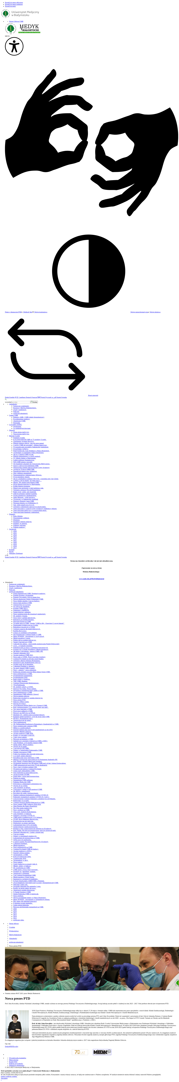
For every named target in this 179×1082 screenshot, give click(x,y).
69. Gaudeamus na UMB (22, 868)
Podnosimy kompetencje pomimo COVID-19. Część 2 (31, 797)
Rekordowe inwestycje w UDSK (24, 627)
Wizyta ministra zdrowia (21, 696)
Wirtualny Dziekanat (16, 553)
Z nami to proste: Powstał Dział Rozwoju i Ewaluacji (30, 842)
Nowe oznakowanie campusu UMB (25, 726)
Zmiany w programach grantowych (25, 836)
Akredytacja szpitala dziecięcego (24, 890)
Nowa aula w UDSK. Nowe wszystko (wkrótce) (29, 657)
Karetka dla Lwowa (20, 631)
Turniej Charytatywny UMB (22, 642)
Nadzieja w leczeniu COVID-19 (24, 815)
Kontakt (11, 550)
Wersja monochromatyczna (139, 312)
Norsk (43, 397)
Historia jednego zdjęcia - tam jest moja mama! (28, 443)
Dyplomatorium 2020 (20, 677)
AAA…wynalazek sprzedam (23, 646)
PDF (11, 1046)
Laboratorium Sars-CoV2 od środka (25, 825)
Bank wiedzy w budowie (22, 679)
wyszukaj (8, 402)
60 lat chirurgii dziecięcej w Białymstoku (26, 484)
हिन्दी (39, 397)
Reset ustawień (93, 395)
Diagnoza (16, 520)
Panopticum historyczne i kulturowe (25, 471)
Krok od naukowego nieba (22, 856)
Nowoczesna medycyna (21, 434)
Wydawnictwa (14, 931)
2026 (15, 531)
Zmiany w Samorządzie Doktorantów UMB (28, 750)
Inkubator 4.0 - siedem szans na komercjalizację (29, 715)
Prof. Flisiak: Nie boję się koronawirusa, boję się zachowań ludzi (34, 830)
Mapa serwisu (13, 1060)
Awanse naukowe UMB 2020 (23, 733)
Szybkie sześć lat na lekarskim (23, 664)
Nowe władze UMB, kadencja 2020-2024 (27, 804)
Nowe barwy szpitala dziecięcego (24, 618)
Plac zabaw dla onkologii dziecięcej (25, 901)
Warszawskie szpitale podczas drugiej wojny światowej (31, 467)
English (12, 397)
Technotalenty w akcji (20, 860)
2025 (15, 533)
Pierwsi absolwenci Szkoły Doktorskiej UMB (28, 599)
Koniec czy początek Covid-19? (24, 735)
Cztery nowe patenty (20, 737)
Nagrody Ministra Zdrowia (22, 731)
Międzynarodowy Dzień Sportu (24, 877)
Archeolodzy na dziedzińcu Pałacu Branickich (28, 453)
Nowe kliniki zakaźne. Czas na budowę (26, 601)
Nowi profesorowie (19, 722)
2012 (15, 918)
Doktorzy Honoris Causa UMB (23, 501)
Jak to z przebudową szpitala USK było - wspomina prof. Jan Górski (36, 479)
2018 (15, 546)
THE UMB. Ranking (20, 681)
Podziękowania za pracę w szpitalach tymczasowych (30, 647)
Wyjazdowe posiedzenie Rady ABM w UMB (28, 690)
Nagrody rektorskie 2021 (21, 653)
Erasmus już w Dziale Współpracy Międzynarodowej (31, 649)
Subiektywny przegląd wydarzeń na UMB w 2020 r (30, 741)
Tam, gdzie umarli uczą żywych (23, 505)
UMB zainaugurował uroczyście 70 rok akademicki (30, 765)
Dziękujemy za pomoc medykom (24, 823)
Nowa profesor (18, 896)
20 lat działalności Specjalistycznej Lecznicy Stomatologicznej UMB (36, 883)
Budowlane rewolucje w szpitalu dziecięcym (28, 698)
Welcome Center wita (20, 884)
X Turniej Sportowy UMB (22, 892)
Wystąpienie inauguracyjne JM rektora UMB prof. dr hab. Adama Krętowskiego (39, 763)
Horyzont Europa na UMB (22, 621)
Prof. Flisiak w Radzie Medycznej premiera (27, 761)
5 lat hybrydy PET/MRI (21, 748)
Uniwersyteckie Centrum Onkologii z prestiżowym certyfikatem (34, 799)
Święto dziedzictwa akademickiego (25, 495)
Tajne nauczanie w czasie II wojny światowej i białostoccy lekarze (35, 508)
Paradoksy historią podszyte (22, 522)
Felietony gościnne (19, 525)
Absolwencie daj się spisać (22, 720)
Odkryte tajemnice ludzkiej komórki (25, 494)
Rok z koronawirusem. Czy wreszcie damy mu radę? (31, 707)
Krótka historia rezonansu (21, 486)
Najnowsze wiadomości (21, 406)
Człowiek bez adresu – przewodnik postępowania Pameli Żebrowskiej (36, 644)
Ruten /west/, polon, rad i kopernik (24, 492)
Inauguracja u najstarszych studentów (26, 879)
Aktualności (13, 404)
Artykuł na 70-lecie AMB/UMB (24, 469)
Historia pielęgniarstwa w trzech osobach (27, 456)
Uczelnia (12, 927)
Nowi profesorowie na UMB (23, 847)
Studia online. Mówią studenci (23, 745)
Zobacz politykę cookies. (9, 1076)
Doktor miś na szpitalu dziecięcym (25, 640)
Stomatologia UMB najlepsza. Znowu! (26, 694)
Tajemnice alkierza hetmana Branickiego (27, 661)
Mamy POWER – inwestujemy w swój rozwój (28, 636)
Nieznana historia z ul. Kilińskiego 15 (25, 503)
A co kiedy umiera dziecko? (22, 756)
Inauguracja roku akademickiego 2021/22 (27, 662)
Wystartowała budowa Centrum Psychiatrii (27, 769)
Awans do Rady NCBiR (21, 774)
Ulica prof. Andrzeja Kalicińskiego (24, 812)
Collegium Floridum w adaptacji (24, 666)
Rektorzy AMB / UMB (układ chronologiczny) (29, 417)
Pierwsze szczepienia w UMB (23, 739)
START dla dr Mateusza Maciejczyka (26, 819)
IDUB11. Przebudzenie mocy (23, 718)
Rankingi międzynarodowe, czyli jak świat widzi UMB (31, 717)
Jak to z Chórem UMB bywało (23, 454)
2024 (15, 535)
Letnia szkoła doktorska (21, 905)
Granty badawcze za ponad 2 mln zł (25, 864)
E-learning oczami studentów (23, 903)
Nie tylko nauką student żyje (22, 808)
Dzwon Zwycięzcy (20, 703)
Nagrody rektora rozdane (21, 853)
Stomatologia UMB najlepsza (23, 780)
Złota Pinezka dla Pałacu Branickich (25, 806)
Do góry (15, 1046)
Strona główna (14, 923)
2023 (15, 536)
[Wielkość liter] (6, 555)
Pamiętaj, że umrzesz (20, 523)
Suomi (59, 397)
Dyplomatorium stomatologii (22, 675)
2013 (15, 914)
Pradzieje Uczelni (19, 438)
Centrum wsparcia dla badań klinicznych (27, 629)
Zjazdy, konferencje (20, 410)
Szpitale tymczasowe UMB (22, 752)
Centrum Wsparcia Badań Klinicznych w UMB (29, 802)
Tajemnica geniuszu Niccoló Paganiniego (27, 490)
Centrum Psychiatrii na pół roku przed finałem (28, 659)
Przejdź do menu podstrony (14, 4)
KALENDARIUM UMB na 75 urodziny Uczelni (30, 439)
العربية (54, 397)
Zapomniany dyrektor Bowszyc (23, 441)
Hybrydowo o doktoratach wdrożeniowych (27, 784)
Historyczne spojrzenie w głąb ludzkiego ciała (28, 488)
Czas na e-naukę (18, 834)
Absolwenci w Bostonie (21, 873)
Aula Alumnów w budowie (22, 814)
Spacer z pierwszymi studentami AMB (26, 466)
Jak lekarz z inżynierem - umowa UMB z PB (28, 651)
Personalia (16, 423)
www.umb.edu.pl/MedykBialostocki (91, 579)
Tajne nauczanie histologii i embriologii (26, 512)
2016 (15, 911)
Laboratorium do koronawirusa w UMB (26, 838)
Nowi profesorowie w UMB (23, 674)
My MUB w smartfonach (22, 791)
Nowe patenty (18, 862)
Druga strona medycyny (21, 432)
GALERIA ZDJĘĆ (15, 425)
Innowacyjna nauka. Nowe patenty (25, 689)
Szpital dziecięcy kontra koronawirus (25, 827)
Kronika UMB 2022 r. (20, 608)
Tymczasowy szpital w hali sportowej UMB (27, 789)
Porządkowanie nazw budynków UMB (26, 758)
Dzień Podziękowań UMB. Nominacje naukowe (29, 593)
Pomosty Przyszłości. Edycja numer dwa (26, 597)
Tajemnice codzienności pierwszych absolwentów (29, 507)
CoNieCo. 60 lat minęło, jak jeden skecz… (27, 480)
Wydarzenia (17, 426)
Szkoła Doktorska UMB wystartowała (26, 894)
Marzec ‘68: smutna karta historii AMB (26, 482)
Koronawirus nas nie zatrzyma (23, 821)
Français (34, 397)
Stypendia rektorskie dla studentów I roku (27, 886)
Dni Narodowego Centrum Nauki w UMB (27, 634)
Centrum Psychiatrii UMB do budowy (26, 849)
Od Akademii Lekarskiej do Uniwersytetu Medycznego (31, 464)
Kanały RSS (13, 1062)
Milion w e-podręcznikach (22, 728)
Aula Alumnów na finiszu (22, 787)
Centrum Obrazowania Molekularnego (26, 683)
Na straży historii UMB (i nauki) (24, 668)
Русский (48, 397)
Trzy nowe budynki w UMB (22, 709)
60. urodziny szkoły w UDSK (23, 687)
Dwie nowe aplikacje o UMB (23, 711)
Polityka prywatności (16, 1063)
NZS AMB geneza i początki (23, 462)
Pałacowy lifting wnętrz (21, 702)
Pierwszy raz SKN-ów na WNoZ (24, 713)
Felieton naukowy (19, 527)
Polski (7, 397)
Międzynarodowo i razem (22, 638)
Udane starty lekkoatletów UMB (24, 771)
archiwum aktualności (20, 413)
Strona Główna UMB (16, 21)
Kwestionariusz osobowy (21, 419)
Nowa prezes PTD (19, 700)
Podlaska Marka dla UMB (22, 782)
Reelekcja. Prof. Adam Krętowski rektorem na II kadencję (32, 828)
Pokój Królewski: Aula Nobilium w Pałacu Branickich (31, 451)
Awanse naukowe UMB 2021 (23, 655)
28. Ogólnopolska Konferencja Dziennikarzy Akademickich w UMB (36, 724)
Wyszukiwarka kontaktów (17, 1058)
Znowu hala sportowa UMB (22, 603)
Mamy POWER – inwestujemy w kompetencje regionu (31, 899)
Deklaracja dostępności (16, 1065)
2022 (15, 538)
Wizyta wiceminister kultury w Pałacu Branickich (29, 898)
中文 (17, 397)
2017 (15, 548)
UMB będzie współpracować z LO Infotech (27, 817)
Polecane (16, 411)
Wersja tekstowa (154, 312)
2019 (15, 544)
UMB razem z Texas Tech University (26, 870)
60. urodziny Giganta (20, 616)
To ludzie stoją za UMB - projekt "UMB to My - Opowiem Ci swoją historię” (39, 623)
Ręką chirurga (18, 516)
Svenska (64, 397)
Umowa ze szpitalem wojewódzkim (25, 633)
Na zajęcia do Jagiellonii (21, 606)
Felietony (12, 514)
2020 (15, 542)
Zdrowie (12, 430)
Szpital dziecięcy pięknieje (22, 612)
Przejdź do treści (10, 6)
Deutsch (29, 397)
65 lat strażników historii (21, 477)
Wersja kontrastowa (40, 312)
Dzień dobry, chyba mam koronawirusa (26, 776)
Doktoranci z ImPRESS (21, 610)
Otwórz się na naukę (20, 746)
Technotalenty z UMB (20, 855)
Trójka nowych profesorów (22, 840)
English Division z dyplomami (23, 595)
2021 (15, 540)
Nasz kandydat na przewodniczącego (25, 773)
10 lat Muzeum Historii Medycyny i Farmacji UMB (30, 705)
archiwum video (18, 920)
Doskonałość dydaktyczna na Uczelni (25, 625)
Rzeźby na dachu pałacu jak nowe (24, 888)
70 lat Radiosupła (19, 685)
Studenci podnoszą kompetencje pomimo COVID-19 (30, 795)
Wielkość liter (27, 312)
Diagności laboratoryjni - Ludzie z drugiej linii (28, 832)
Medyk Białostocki (15, 935)
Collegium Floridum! (20, 843)
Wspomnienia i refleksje (21, 518)
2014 (15, 916)
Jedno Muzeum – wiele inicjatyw (24, 497)
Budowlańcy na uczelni (21, 800)
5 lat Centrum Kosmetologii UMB (24, 875)
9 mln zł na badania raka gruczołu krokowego (28, 754)
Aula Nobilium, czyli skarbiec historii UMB (27, 743)
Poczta (11, 551)
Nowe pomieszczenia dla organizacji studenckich (29, 614)
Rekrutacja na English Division (23, 620)
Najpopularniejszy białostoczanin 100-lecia (27, 475)
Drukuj (7, 1046)
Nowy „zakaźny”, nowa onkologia (24, 670)
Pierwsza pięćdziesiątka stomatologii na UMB (28, 907)
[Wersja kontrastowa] (7, 555)
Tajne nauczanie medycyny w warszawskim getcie (30, 510)
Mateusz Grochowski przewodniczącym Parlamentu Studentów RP (35, 759)
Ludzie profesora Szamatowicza (24, 460)
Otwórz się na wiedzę (20, 786)
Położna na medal (19, 778)
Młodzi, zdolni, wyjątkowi (22, 866)
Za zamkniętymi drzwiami (22, 428)
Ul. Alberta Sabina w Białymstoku (24, 458)
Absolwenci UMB (19, 421)
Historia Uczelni (14, 436)
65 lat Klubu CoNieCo (21, 449)
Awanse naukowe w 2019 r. (22, 851)
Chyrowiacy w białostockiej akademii (25, 499)
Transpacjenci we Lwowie (22, 605)
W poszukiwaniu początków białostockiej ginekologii (31, 447)
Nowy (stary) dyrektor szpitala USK (25, 767)
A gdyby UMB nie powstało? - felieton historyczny (30, 445)
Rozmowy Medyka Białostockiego (25, 408)
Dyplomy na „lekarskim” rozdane (24, 871)
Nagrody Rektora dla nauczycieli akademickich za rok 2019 (33, 730)
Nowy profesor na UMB (21, 810)
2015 (15, 912)
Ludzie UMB (13, 415)
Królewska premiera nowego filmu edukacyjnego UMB (32, 672)
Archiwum (12, 529)
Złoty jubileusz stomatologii (22, 473)
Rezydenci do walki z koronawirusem (26, 793)
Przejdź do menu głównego (14, 2)
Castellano (22, 397)
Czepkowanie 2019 (19, 858)
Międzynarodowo (19, 845)
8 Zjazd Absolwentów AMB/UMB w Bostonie (29, 881)
